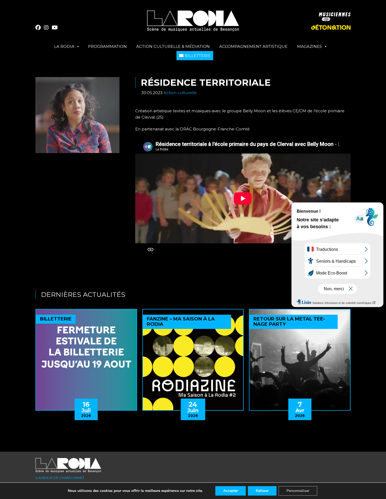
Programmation (107, 46)
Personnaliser (297, 490)
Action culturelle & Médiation (173, 46)
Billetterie (197, 55)
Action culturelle (180, 93)
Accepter (230, 490)
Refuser (262, 490)
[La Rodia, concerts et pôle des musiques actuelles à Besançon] (193, 23)
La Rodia (64, 46)
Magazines (309, 46)
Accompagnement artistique (253, 46)
